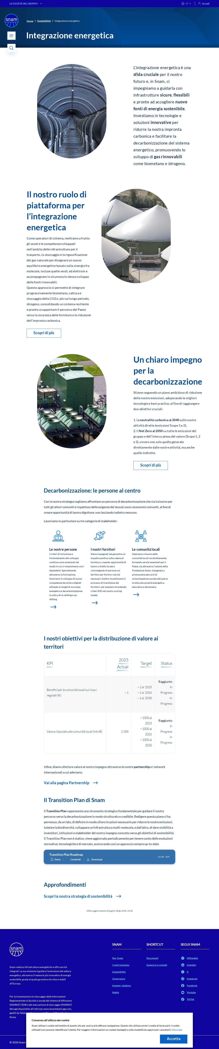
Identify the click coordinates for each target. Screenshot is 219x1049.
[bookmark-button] (52, 859)
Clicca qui (177, 1029)
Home (30, 21)
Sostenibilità (44, 20)
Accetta (174, 1038)
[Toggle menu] (11, 36)
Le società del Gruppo (24, 3)
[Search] (11, 48)
